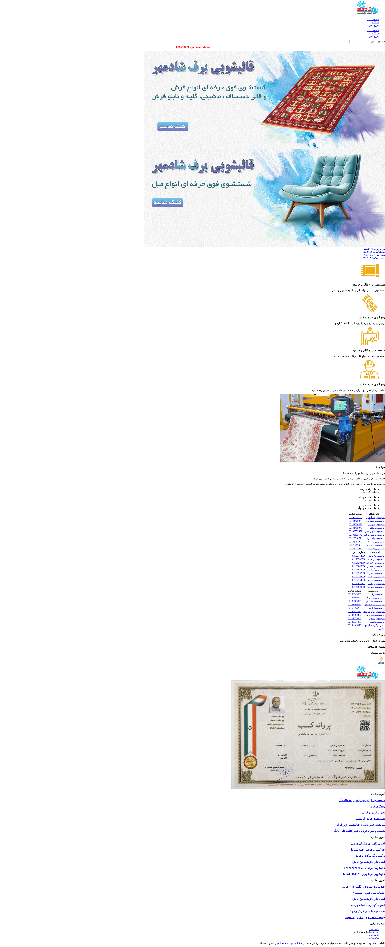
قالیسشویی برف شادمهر (287, 943)
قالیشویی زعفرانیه (375, 562)
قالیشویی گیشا (377, 569)
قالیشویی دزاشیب (376, 576)
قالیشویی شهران (376, 524)
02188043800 (358, 566)
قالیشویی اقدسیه (376, 548)
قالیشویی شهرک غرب (374, 531)
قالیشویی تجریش (376, 556)
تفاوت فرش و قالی (373, 812)
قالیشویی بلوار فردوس (373, 611)
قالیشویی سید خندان (374, 604)
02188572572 (355, 531)
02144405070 (355, 521)
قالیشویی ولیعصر (376, 583)
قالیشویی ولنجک (376, 559)
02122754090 (355, 541)
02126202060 (355, 545)
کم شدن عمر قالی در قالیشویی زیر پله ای (360, 824)
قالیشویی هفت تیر (376, 601)
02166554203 (354, 608)
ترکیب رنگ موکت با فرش (370, 855)
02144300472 (355, 524)
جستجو (381, 41)
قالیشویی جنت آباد (375, 521)
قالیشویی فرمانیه (376, 545)
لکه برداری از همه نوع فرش (368, 861)
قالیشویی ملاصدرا (376, 566)
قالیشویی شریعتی (376, 580)
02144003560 (358, 587)
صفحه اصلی (373, 19)
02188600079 (354, 597)
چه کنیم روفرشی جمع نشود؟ (368, 849)
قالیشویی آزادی (377, 608)
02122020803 (358, 583)
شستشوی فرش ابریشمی (370, 818)
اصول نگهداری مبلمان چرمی (368, 843)
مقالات (375, 22)
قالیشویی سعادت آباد (374, 534)
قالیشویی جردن (377, 618)
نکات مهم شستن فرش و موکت (366, 911)
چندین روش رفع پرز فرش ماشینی (365, 917)
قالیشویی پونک (377, 528)
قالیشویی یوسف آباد (375, 597)
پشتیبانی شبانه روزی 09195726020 (192, 47)
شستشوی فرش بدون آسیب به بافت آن (361, 800)
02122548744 (355, 538)
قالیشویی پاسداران (375, 538)
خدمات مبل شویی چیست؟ (369, 892)
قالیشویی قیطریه (376, 573)
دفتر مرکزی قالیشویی (373, 625)
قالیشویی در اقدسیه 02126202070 (364, 868)
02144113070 (354, 611)
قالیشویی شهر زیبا (375, 615)
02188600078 (354, 601)
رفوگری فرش (377, 806)
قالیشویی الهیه (377, 622)
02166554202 (355, 517)
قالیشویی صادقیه (376, 587)
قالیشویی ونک (378, 594)
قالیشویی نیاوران (376, 541)
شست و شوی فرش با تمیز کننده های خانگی (359, 830)
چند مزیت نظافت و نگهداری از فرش (363, 886)
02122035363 (354, 618)
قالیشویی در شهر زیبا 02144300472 (363, 874)
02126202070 (355, 548)
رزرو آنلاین (373, 25)
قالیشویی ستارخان (375, 517)
